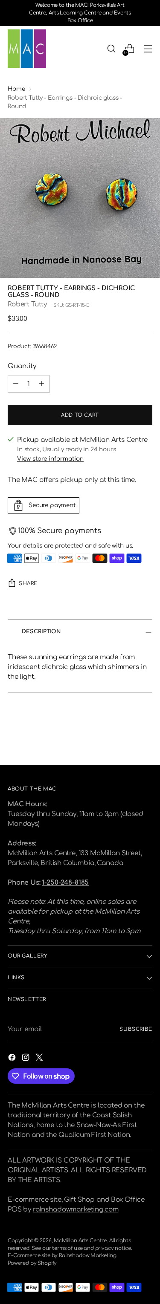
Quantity (22, 366)
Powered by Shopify (32, 1263)
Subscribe (135, 1029)
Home (16, 89)
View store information (50, 459)
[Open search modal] (111, 49)
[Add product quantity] (41, 383)
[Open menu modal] (148, 49)
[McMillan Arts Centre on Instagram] (26, 1059)
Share (28, 583)
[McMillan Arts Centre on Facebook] (13, 1059)
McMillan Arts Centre (80, 1240)
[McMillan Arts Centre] (27, 48)
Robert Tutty (27, 304)
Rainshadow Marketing (87, 1255)
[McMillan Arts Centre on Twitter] (40, 1059)
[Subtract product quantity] (15, 383)
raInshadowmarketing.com (75, 1209)
